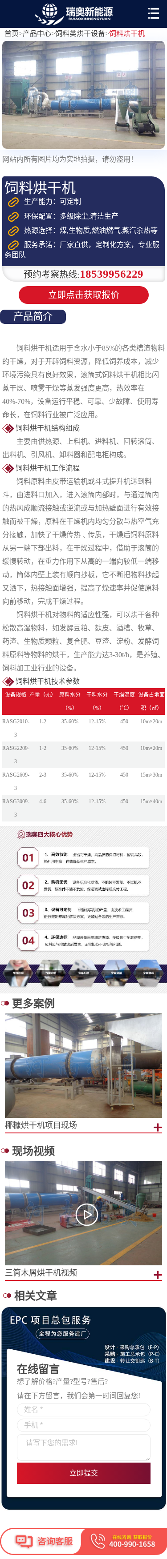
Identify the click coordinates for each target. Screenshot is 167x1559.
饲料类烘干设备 (80, 33)
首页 (11, 33)
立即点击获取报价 (83, 295)
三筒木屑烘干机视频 (41, 1272)
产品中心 (37, 33)
